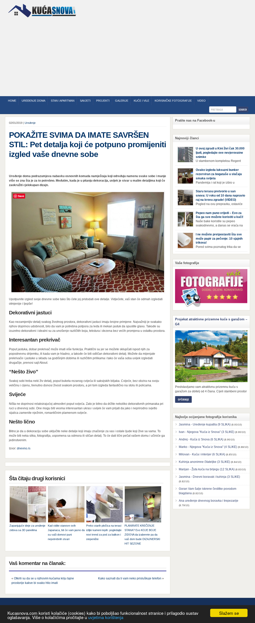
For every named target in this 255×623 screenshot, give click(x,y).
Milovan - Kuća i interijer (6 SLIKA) (202, 454)
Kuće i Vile (141, 100)
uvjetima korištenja (105, 617)
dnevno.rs (23, 448)
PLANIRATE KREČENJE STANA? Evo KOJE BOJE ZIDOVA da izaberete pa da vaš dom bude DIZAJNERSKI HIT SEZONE (142, 534)
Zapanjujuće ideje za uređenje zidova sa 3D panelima (27, 528)
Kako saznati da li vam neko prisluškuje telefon (129, 578)
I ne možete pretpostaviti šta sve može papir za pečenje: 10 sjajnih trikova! (219, 239)
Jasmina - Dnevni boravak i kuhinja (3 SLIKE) (209, 477)
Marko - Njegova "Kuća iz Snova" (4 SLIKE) (208, 447)
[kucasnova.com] (42, 19)
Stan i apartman (62, 100)
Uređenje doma (33, 100)
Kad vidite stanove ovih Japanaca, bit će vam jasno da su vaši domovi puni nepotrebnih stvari (66, 532)
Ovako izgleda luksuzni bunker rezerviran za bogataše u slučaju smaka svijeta (219, 174)
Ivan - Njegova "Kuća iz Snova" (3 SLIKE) (206, 432)
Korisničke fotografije (173, 100)
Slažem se (229, 613)
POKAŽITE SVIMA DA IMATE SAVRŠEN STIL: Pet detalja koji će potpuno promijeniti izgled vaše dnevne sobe (87, 145)
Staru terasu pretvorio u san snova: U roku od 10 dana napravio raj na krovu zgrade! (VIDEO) (220, 196)
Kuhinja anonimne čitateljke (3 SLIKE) (204, 462)
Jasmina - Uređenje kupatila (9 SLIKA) (205, 424)
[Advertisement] (127, 57)
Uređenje (30, 122)
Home (12, 100)
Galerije (121, 100)
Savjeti (85, 100)
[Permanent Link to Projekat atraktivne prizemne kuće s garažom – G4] (211, 356)
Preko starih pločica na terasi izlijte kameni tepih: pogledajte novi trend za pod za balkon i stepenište (104, 532)
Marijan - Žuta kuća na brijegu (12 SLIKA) (207, 469)
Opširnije (183, 399)
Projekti (103, 100)
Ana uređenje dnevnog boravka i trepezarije (208, 500)
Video (201, 100)
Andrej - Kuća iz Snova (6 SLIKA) (201, 439)
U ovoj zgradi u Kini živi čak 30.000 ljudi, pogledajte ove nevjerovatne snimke (220, 153)
